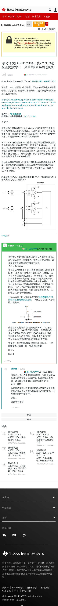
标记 (29, 415)
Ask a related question (27, 43)
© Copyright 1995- (13, 596)
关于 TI (5, 497)
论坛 (27, 16)
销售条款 (45, 587)
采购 (4, 518)
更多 (48, 16)
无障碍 (5, 587)
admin (10, 75)
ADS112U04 (49, 81)
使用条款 (6, 590)
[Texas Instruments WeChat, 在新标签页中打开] (4, 536)
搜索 (50, 10)
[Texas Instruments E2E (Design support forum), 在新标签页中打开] (14, 536)
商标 (16, 590)
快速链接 (6, 507)
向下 (11, 361)
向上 (4, 361)
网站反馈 (26, 590)
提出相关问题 (38, 24)
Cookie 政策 (17, 587)
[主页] (16, 10)
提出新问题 (46, 24)
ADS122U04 (37, 81)
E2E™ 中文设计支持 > (12, 16)
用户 (55, 10)
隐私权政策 (32, 587)
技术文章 (36, 16)
